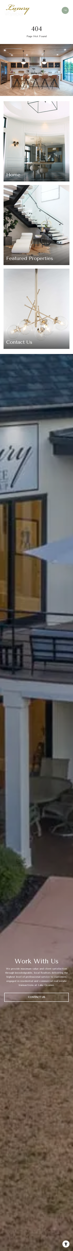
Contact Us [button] (36, 997)
